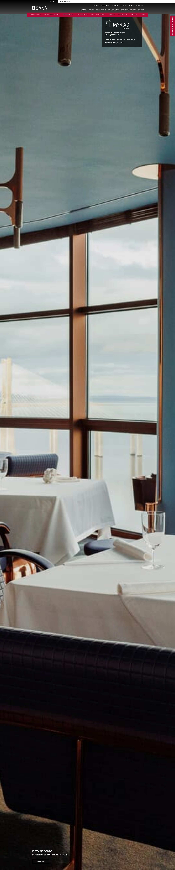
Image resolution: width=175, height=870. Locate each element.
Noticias (96, 5)
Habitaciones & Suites (52, 14)
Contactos (123, 5)
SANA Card (114, 5)
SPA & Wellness (113, 10)
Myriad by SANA (35, 14)
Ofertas (141, 10)
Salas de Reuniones (98, 14)
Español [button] (140, 6)
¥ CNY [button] (131, 6)
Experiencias (123, 14)
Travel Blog (105, 5)
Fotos (143, 14)
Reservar (40, 861)
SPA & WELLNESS (82, 14)
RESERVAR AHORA (172, 25)
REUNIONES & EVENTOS (128, 10)
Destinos (83, 10)
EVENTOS (112, 14)
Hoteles (91, 10)
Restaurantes (101, 10)
